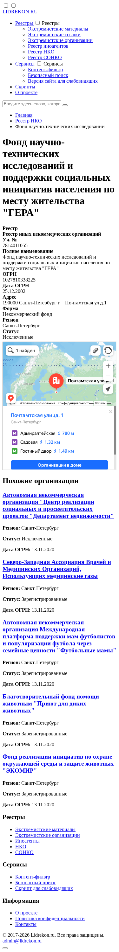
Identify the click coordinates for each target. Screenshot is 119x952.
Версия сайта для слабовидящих (63, 81)
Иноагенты (27, 841)
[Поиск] (65, 105)
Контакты (25, 924)
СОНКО (24, 852)
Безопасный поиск (48, 75)
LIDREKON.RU (20, 11)
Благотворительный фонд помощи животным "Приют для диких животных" (51, 703)
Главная (23, 115)
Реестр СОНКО (45, 57)
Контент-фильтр (45, 69)
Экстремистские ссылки (54, 34)
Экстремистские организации (60, 40)
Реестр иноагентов (48, 46)
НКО (20, 846)
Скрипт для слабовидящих (44, 888)
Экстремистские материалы (58, 28)
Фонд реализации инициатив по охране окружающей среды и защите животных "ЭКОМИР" (58, 763)
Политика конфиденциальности (50, 918)
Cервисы (25, 63)
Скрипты (25, 86)
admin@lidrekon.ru (22, 940)
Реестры (24, 23)
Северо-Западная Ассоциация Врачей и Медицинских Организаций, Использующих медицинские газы (57, 569)
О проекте (26, 92)
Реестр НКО (41, 51)
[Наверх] (5, 948)
